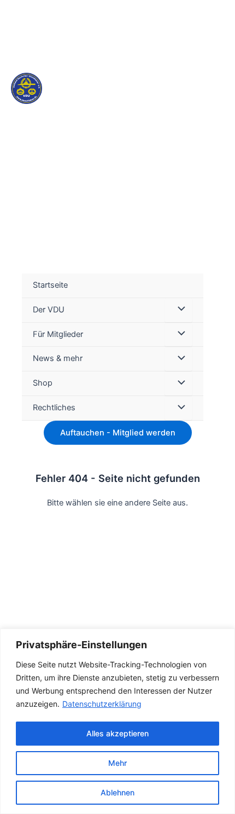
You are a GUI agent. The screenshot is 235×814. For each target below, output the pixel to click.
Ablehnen (117, 792)
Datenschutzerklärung (102, 703)
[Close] (223, 637)
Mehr (117, 763)
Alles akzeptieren (117, 733)
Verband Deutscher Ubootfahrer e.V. (104, 127)
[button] (219, 347)
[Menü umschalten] (178, 310)
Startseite (50, 285)
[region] (117, 721)
